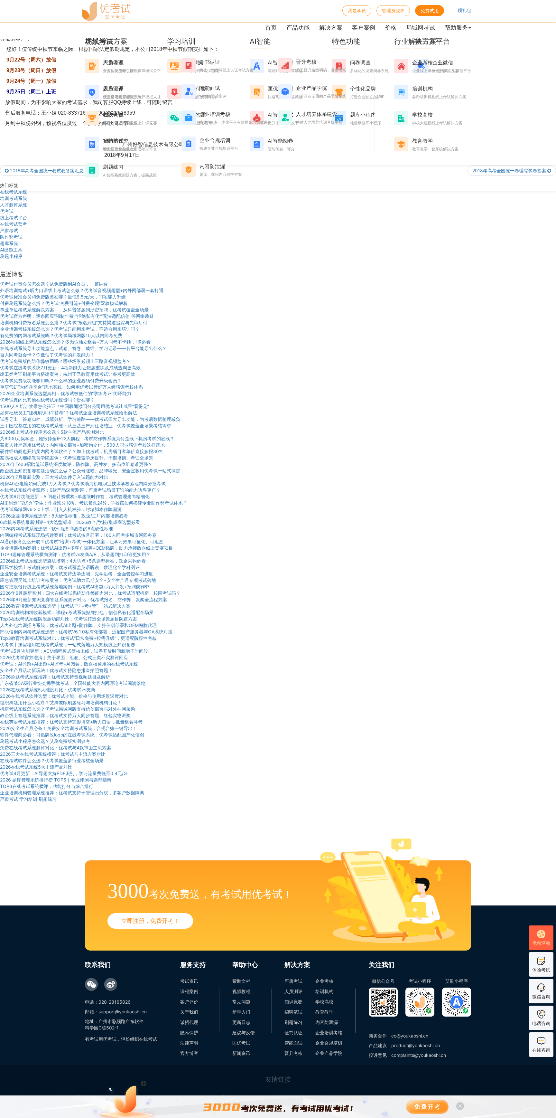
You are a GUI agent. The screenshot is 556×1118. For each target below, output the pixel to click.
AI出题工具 (11, 249)
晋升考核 (293, 1053)
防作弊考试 (11, 237)
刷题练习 (293, 1022)
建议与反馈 (243, 1032)
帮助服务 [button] (456, 27)
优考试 (7, 211)
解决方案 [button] (330, 27)
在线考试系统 (13, 191)
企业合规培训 (328, 1043)
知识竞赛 (293, 1001)
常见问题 (241, 1001)
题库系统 (9, 243)
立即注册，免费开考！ (150, 920)
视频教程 (241, 991)
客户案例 (363, 27)
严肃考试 (9, 230)
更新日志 (241, 1022)
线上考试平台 (13, 217)
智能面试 (293, 1043)
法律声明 (189, 1043)
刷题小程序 (11, 256)
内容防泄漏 (326, 1022)
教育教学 (324, 1012)
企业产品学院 (328, 1053)
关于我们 (189, 1012)
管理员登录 (393, 10)
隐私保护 (189, 1032)
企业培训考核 (328, 1032)
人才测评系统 (13, 204)
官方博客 (189, 1053)
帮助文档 (241, 981)
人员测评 (293, 991)
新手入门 (241, 1012)
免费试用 (430, 10)
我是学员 (357, 10)
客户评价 (189, 1001)
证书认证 (293, 1032)
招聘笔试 (293, 1012)
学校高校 (324, 1001)
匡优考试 (241, 1043)
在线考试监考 (13, 224)
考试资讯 (189, 981)
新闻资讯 (241, 1053)
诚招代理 (189, 1022)
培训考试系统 (13, 198)
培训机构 (324, 991)
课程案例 (189, 991)
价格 (390, 27)
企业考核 (324, 981)
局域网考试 (420, 27)
